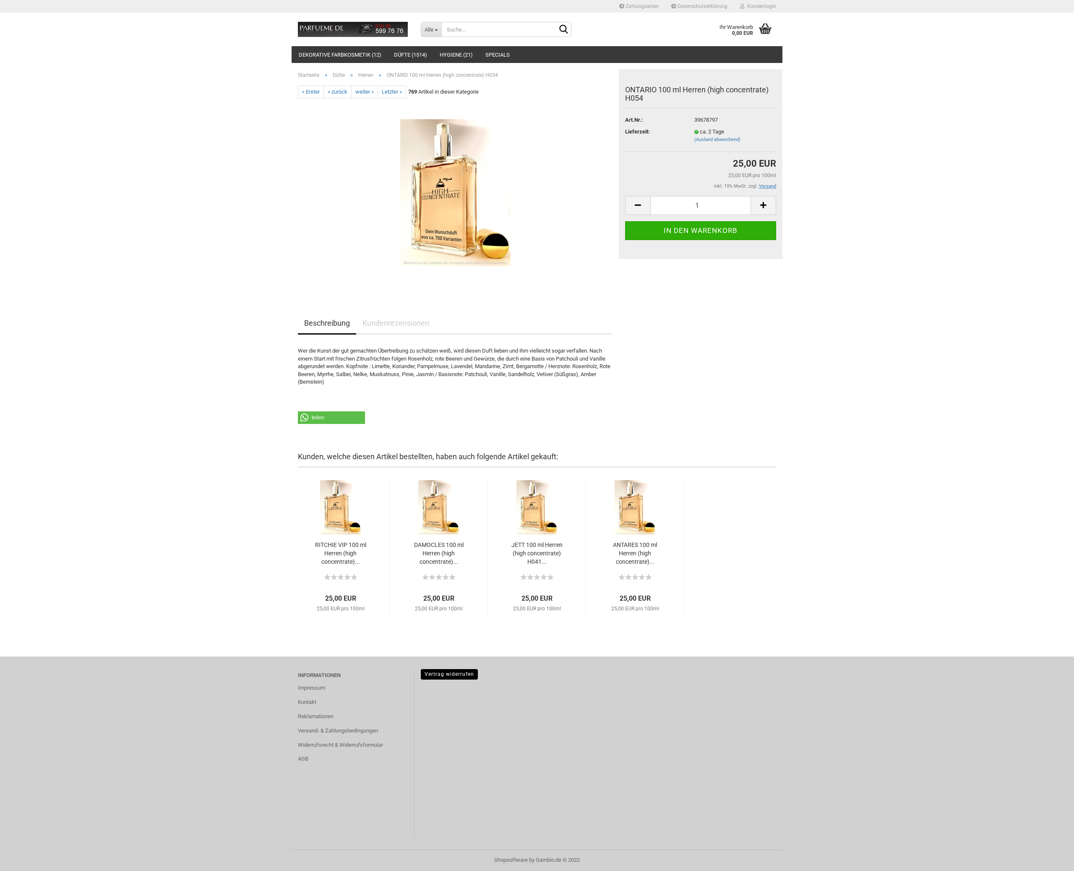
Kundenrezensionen (395, 323)
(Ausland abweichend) (717, 139)
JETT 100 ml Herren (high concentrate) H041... (537, 553)
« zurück (337, 92)
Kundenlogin (760, 6)
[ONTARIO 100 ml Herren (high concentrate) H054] (455, 192)
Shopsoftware (511, 860)
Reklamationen (316, 716)
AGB (303, 759)
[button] (331, 417)
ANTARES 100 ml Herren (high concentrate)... (635, 553)
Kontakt (307, 702)
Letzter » (392, 92)
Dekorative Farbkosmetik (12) (340, 55)
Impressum (311, 688)
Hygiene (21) (456, 55)
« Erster (311, 92)
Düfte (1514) (410, 55)
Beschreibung (327, 323)
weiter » (364, 92)
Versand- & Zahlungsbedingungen (338, 730)
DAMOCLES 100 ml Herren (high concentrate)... (439, 553)
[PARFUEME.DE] (353, 29)
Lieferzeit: (637, 131)
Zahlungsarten (641, 6)
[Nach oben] (1051, 858)
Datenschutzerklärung (701, 6)
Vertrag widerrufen (449, 674)
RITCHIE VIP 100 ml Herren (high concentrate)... (340, 553)
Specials (497, 55)
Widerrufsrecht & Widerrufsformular (340, 745)
